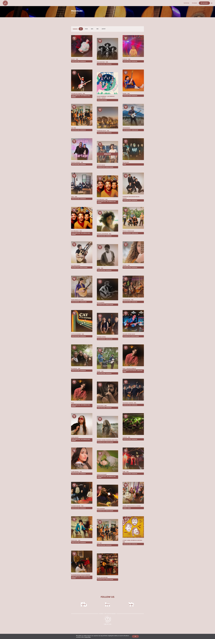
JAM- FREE (73, 128)
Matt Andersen (101, 508)
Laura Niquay (75, 437)
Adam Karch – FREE (102, 405)
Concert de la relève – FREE (78, 93)
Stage (86, 28)
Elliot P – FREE (74, 59)
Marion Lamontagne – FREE (104, 233)
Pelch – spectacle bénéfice (129, 368)
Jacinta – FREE (126, 265)
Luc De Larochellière (102, 577)
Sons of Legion (101, 165)
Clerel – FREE (100, 268)
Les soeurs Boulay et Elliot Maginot (80, 574)
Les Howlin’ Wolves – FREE (129, 402)
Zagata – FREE (126, 93)
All (81, 28)
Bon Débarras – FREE (102, 199)
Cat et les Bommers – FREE (77, 334)
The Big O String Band (128, 231)
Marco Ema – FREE (75, 540)
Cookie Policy (88, 637)
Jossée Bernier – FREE (76, 471)
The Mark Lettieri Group (129, 334)
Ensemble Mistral (101, 337)
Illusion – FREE (126, 437)
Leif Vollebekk (100, 302)
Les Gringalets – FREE (128, 299)
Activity (103, 28)
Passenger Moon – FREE (103, 130)
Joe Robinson (126, 128)
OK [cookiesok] (135, 636)
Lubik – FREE (74, 196)
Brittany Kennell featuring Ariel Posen (107, 440)
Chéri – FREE (125, 471)
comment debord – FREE (77, 506)
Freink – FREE (100, 371)
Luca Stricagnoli (75, 265)
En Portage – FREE (75, 368)
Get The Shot (126, 162)
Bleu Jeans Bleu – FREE (102, 62)
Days (92, 28)
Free (97, 28)
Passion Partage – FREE (77, 162)
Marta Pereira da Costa (77, 299)
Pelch (72, 402)
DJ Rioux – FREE (126, 59)
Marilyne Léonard (102, 474)
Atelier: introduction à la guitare (132, 506)
